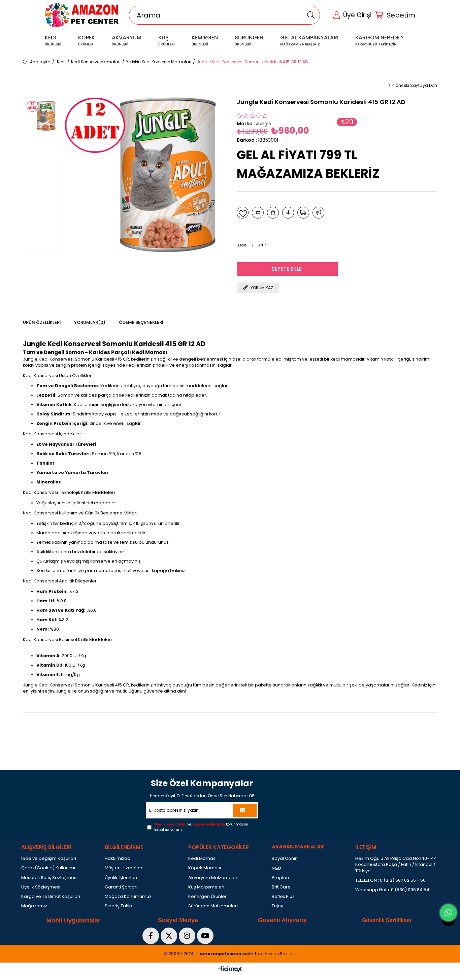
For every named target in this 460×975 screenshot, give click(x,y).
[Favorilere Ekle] (243, 212)
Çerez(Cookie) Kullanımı (48, 868)
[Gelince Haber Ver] (318, 212)
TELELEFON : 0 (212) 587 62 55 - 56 (390, 880)
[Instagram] (187, 936)
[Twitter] (169, 936)
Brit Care (281, 887)
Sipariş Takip (118, 906)
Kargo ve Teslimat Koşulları (50, 897)
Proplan (280, 878)
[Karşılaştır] (258, 212)
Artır (262, 245)
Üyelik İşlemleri (121, 878)
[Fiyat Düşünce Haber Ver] (288, 212)
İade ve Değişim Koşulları (48, 858)
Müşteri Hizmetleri (124, 868)
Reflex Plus (283, 897)
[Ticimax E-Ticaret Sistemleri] (230, 969)
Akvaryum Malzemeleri (213, 878)
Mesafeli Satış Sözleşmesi (49, 878)
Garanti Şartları (121, 887)
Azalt (241, 245)
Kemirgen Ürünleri (208, 897)
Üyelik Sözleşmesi (40, 887)
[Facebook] (150, 936)
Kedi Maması (202, 858)
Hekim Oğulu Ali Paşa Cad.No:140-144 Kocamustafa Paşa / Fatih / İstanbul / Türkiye (396, 864)
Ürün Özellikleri (42, 322)
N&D (276, 868)
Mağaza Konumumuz (128, 897)
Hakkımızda (117, 858)
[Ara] (311, 15)
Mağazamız (34, 906)
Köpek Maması (204, 868)
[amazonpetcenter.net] (82, 15)
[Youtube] (205, 936)
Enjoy (277, 906)
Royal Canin (285, 858)
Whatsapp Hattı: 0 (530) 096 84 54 (392, 890)
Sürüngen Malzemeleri (213, 906)
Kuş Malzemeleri (206, 887)
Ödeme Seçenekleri (141, 322)
